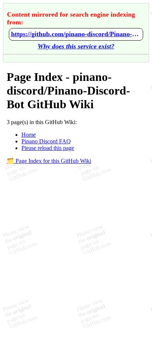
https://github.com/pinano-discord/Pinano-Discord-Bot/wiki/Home (76, 34)
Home (28, 135)
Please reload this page (47, 148)
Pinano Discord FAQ (46, 141)
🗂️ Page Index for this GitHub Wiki (49, 161)
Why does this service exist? (76, 46)
